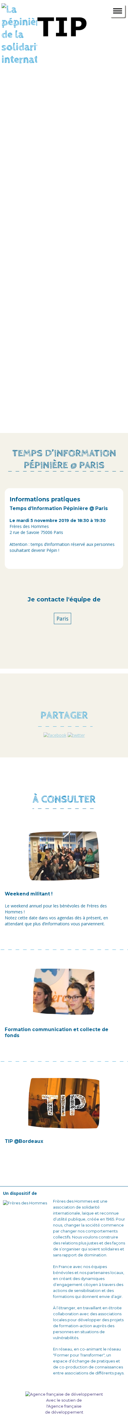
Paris (62, 618)
